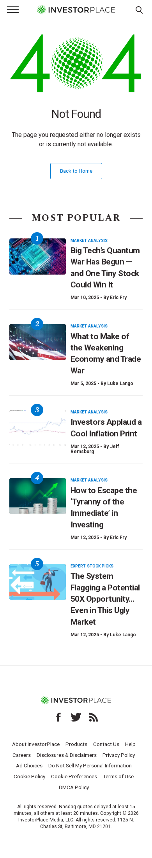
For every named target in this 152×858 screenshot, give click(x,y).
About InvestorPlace (36, 744)
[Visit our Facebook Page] (58, 717)
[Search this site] (139, 9)
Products (76, 744)
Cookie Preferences (74, 776)
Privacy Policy (119, 755)
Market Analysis (89, 240)
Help (130, 744)
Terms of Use (118, 776)
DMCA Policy (74, 787)
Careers (21, 755)
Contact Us (106, 744)
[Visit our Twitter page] (76, 717)
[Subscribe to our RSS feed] (93, 717)
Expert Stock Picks (92, 566)
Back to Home (76, 171)
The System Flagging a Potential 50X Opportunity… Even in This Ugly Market (105, 598)
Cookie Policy (29, 776)
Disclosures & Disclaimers (67, 755)
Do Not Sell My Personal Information (90, 765)
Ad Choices (29, 765)
